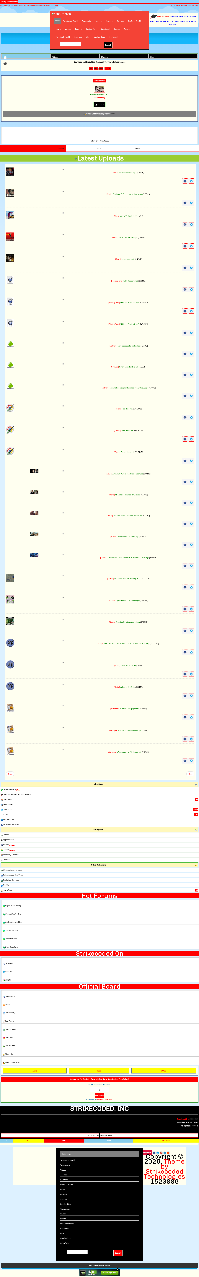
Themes (109, 21)
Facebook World (63, 37)
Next (190, 774)
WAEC (163, 1071)
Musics (68, 29)
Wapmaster (87, 21)
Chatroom (78, 37)
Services (120, 21)
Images (78, 29)
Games (117, 29)
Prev (10, 774)
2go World (113, 37)
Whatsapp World (70, 21)
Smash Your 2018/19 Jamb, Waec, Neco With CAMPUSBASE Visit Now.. (29, 6)
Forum (127, 29)
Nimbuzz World (134, 21)
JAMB (34, 1071)
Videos (99, 21)
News (58, 29)
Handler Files (91, 29)
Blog (88, 37)
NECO (99, 1071)
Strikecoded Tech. (105, 1100)
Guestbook (105, 29)
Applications (99, 37)
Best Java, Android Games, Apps (185, 6)
